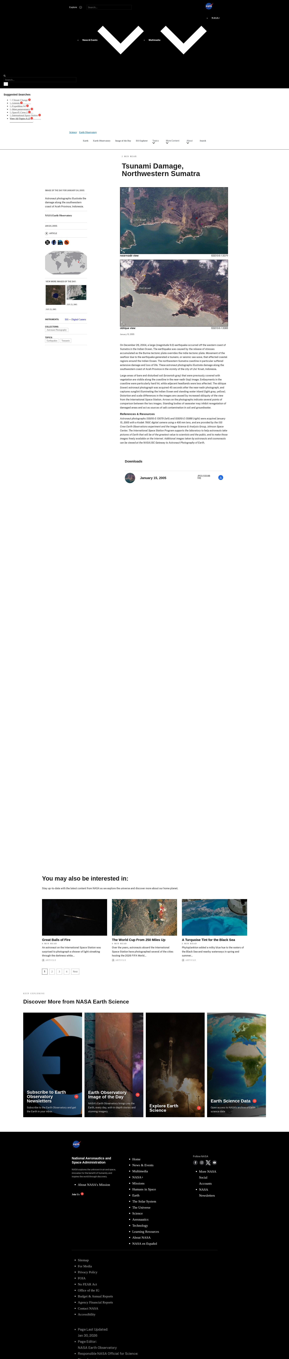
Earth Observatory (101, 140)
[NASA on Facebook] (195, 1162)
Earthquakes (52, 340)
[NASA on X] (208, 1162)
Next (75, 971)
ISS (66, 319)
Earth (85, 140)
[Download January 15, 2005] (220, 479)
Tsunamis (66, 340)
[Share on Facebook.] (53, 242)
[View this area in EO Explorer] (66, 262)
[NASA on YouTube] (214, 1162)
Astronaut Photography (57, 330)
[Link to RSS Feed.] (66, 242)
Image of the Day (123, 140)
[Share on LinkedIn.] (60, 242)
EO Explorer (142, 140)
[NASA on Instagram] (201, 1162)
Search (203, 140)
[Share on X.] (47, 242)
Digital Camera (78, 319)
